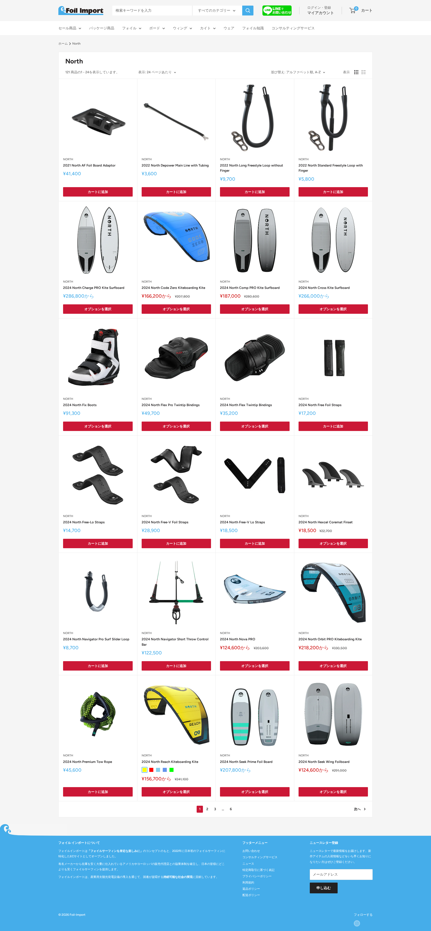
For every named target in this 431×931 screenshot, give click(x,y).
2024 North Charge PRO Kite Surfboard (93, 288)
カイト (205, 28)
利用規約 (248, 882)
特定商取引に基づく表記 (258, 870)
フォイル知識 (253, 28)
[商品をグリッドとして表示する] (356, 72)
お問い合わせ (251, 851)
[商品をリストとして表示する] (364, 72)
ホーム (63, 43)
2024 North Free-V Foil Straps (165, 522)
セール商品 (67, 28)
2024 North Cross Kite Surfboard (324, 288)
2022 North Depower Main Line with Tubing (175, 165)
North (68, 159)
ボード (154, 28)
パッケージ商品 (101, 28)
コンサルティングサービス (293, 28)
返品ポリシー (251, 888)
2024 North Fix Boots (80, 405)
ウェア (229, 28)
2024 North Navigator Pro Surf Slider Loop (96, 639)
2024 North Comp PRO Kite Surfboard (250, 288)
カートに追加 (98, 192)
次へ (357, 809)
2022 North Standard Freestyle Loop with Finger (331, 168)
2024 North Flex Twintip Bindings (246, 405)
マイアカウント (320, 13)
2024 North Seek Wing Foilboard (324, 762)
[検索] (247, 10)
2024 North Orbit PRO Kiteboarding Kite (330, 639)
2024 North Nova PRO (237, 639)
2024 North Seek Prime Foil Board (246, 762)
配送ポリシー (251, 895)
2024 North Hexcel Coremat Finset (326, 522)
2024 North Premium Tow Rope (87, 762)
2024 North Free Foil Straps (320, 405)
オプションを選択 (97, 309)
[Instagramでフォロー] (357, 923)
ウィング (180, 28)
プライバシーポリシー (257, 876)
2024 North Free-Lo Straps (84, 522)
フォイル (129, 28)
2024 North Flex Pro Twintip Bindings (171, 405)
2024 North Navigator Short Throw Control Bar (175, 641)
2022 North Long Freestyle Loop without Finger (251, 168)
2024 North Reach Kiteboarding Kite (170, 762)
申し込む (324, 888)
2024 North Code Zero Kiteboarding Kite (173, 288)
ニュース (248, 863)
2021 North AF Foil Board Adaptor (89, 165)
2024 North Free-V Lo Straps (242, 522)
